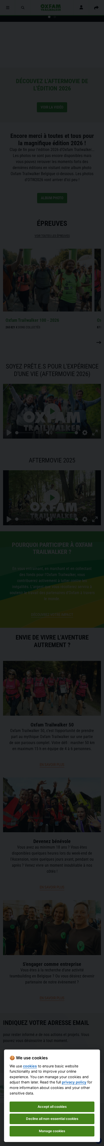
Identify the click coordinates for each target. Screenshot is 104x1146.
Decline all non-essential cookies (52, 1119)
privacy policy (74, 1082)
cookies (30, 1066)
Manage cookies (52, 1131)
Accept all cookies (52, 1107)
